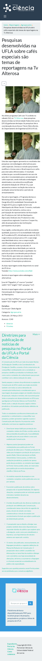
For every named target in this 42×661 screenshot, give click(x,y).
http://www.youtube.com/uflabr (21, 271)
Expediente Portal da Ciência (12, 646)
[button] (4, 83)
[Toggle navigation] (5, 16)
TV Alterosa (18, 118)
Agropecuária (15, 312)
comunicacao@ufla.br (25, 571)
